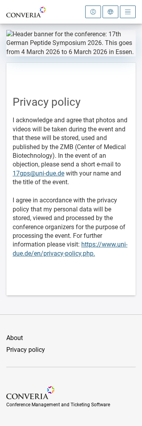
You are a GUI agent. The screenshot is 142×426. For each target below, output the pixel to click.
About (14, 338)
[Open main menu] (128, 12)
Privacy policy (25, 349)
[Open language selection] (110, 12)
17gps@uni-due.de (38, 173)
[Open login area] (93, 12)
